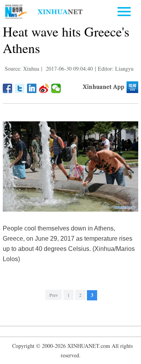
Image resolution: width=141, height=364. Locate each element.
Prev (53, 295)
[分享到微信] (56, 88)
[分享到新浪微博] (44, 88)
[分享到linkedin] (32, 88)
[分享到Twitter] (20, 88)
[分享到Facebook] (8, 88)
